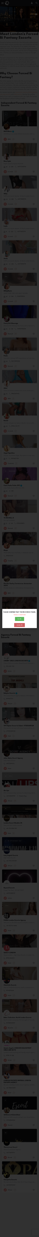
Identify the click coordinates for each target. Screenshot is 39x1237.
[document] (19, 618)
